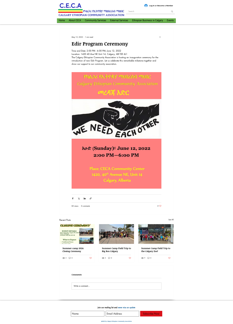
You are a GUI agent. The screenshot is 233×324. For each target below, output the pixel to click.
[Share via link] (90, 198)
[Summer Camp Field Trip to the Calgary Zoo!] (155, 234)
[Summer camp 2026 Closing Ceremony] (77, 234)
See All (171, 219)
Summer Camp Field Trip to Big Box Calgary (116, 250)
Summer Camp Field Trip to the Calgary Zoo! (155, 250)
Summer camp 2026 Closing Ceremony (73, 250)
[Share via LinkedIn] (84, 198)
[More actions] (159, 37)
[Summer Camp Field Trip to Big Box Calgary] (116, 234)
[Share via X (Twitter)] (79, 198)
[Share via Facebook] (73, 198)
